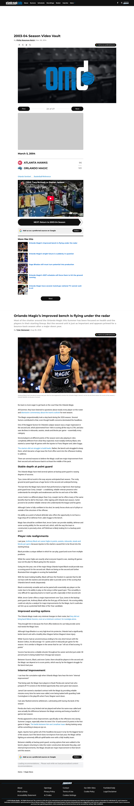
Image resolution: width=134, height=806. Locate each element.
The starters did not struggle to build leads (34, 448)
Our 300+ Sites (90, 788)
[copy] (30, 44)
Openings (47, 788)
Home (20, 772)
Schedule (41, 3)
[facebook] (117, 3)
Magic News (28, 772)
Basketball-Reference (42, 176)
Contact (66, 788)
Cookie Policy (89, 792)
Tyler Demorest (22, 330)
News (26, 3)
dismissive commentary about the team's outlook (40, 412)
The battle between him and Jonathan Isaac (47, 724)
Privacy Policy (49, 792)
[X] (121, 3)
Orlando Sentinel (24, 176)
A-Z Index (48, 795)
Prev (24, 109)
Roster (58, 3)
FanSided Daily (109, 788)
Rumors (33, 3)
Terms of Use (68, 792)
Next (77, 109)
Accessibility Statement (26, 795)
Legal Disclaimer (110, 792)
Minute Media (15, 800)
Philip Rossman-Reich (25, 40)
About (19, 788)
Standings (50, 3)
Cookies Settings (69, 795)
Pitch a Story (22, 792)
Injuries (65, 3)
